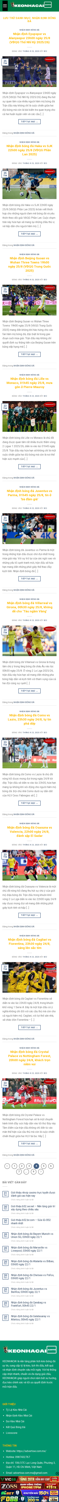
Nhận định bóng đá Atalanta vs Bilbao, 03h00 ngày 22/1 (32, 1263)
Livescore (11, 1432)
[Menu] (5, 6)
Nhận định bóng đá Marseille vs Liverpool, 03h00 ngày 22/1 (29, 1249)
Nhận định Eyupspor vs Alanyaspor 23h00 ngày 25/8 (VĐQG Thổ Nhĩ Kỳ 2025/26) (29, 38)
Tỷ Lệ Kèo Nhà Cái (16, 1409)
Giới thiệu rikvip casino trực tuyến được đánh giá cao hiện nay (33, 1194)
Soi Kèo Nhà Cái (15, 1421)
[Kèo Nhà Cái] (31, 5)
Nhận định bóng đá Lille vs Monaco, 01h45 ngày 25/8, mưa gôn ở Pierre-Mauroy (29, 383)
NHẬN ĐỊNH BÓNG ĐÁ (29, 30)
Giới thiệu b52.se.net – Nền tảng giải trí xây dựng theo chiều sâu (33, 1208)
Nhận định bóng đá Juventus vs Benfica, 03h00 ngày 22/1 (29, 1290)
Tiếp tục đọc (29, 121)
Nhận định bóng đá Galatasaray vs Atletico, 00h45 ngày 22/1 (30, 1318)
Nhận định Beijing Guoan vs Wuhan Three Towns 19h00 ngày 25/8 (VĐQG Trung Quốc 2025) (29, 264)
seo (45, 51)
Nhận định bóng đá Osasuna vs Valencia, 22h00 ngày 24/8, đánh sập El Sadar (29, 832)
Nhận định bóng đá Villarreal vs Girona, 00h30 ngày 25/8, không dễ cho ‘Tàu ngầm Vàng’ (29, 607)
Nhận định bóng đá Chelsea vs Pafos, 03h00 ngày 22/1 (32, 1277)
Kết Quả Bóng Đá (15, 1427)
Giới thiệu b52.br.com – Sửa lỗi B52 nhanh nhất (31, 1221)
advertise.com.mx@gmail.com (30, 1472)
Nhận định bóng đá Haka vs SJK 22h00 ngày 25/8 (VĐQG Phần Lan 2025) (29, 150)
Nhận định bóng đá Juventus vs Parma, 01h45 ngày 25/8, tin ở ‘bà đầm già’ (29, 495)
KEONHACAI (9, 1361)
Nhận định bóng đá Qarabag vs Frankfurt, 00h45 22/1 (28, 1304)
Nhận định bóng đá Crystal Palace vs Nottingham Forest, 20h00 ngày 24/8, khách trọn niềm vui (29, 1058)
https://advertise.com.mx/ (31, 1451)
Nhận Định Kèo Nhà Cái (19, 1415)
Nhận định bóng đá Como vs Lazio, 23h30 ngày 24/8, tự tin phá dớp (29, 719)
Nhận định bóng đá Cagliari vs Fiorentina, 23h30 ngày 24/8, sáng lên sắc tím (29, 944)
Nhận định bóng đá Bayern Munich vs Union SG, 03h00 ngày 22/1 (32, 1235)
